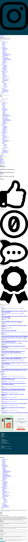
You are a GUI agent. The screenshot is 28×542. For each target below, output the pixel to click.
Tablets (3, 46)
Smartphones (4, 463)
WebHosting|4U (20, 448)
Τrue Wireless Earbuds (5, 69)
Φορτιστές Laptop (5, 62)
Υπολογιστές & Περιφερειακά (5, 487)
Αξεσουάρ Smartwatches (5, 459)
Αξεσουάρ (5, 87)
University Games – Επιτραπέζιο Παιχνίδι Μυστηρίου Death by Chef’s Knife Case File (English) (13, 384)
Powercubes (4, 477)
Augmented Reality (5, 109)
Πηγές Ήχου (4, 68)
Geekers (2, 37)
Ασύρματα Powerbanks (5, 57)
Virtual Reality (4, 53)
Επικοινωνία (1, 156)
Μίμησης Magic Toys (5, 90)
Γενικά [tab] (0, 529)
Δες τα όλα (1, 174)
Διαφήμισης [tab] (1, 530)
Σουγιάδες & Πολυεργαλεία (6, 79)
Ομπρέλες (4, 81)
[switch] (0, 531)
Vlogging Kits (5, 85)
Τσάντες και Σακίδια (4, 47)
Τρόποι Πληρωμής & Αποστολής (4, 440)
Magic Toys (4, 50)
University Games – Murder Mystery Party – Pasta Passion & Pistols (14, 399)
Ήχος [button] (2, 64)
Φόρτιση (3, 473)
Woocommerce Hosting (14, 448)
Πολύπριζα (4, 479)
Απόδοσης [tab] (1, 534)
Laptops (3, 45)
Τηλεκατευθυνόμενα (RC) (5, 49)
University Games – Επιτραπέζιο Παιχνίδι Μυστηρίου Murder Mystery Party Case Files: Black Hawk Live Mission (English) (13, 389)
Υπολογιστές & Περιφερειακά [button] (5, 71)
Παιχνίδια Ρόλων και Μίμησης (6, 55)
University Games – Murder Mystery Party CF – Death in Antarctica (14, 403)
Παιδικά (4, 43)
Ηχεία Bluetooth (4, 483)
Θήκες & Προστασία (4, 461)
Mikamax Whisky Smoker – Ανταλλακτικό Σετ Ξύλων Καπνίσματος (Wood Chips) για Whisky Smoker (14, 379)
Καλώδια (3, 490)
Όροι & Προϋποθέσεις (3, 442)
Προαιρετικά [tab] (1, 525)
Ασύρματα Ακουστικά (5, 481)
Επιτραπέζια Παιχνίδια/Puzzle (6, 150)
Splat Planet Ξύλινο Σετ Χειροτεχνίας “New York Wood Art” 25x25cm (14, 412)
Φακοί (3, 501)
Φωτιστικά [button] (4, 82)
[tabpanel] (14, 523)
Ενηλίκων (4, 103)
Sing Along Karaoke (5, 52)
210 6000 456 (2, 34)
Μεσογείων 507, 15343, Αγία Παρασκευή (6, 446)
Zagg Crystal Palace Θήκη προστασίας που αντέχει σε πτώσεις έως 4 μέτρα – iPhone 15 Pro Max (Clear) (14, 341)
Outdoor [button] (3, 77)
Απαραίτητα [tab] (1, 520)
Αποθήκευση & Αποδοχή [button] (3, 541)
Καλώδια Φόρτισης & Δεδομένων (6, 137)
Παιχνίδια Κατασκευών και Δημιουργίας (7, 54)
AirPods (3, 105)
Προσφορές (1, 155)
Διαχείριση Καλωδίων (5, 135)
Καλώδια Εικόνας (4, 75)
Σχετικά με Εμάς (3, 439)
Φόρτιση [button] (3, 56)
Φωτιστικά (4, 498)
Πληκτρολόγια (4, 133)
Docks (2, 93)
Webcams (4, 73)
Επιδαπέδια (5, 499)
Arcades (3, 88)
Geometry (11, 448)
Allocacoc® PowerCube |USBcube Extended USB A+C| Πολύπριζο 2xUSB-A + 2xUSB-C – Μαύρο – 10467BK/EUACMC (14, 358)
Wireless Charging (3, 374)
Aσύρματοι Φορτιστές (5, 118)
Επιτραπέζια (5, 83)
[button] (3, 319)
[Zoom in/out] (2, 455)
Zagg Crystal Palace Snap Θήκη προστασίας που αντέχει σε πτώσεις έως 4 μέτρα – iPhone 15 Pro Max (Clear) (13, 352)
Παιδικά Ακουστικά (5, 67)
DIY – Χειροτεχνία (5, 89)
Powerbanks (4, 60)
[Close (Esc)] (0, 455)
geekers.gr (3, 447)
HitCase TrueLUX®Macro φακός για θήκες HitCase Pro (11, 321)
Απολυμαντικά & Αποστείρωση (5, 152)
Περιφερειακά (4, 72)
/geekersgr (3, 433)
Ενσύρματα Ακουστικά (5, 66)
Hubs (2, 92)
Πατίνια (3, 139)
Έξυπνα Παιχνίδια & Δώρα (5, 465)
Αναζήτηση (1, 96)
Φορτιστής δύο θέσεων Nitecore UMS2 (8, 330)
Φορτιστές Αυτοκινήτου (5, 122)
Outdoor (3, 493)
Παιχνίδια (3, 503)
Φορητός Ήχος (4, 70)
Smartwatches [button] (3, 41)
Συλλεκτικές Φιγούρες (5, 116)
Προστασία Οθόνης (4, 124)
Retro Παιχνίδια (4, 51)
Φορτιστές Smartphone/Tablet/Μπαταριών (7, 120)
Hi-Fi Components (5, 65)
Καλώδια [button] (3, 74)
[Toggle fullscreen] (1, 455)
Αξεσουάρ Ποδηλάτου (5, 141)
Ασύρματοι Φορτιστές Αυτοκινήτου (6, 58)
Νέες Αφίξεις (2, 371)
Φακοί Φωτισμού (6, 86)
